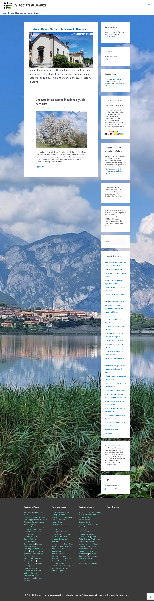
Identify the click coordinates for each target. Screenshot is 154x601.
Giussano (32, 546)
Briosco (27, 524)
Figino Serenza (84, 539)
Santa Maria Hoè (57, 566)
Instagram (118, 83)
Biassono (27, 522)
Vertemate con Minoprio (88, 563)
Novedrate (93, 554)
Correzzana (40, 544)
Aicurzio (39, 512)
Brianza (52, 108)
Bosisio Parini (56, 517)
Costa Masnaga (57, 534)
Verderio (55, 571)
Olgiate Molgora (57, 558)
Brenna (87, 520)
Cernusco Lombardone (60, 527)
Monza (33, 556)
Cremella (67, 534)
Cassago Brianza (57, 522)
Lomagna (55, 546)
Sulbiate (27, 568)
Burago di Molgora (30, 527)
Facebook (108, 83)
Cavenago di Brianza (31, 534)
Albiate (26, 515)
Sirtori (72, 566)
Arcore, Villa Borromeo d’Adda (115, 390)
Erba (88, 537)
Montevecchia (56, 551)
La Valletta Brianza (67, 544)
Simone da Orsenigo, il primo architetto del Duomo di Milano (115, 369)
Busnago (41, 527)
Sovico (32, 566)
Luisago (82, 546)
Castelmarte (83, 534)
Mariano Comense (85, 549)
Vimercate (27, 580)
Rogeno (62, 563)
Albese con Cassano (94, 512)
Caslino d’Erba (84, 529)
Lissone (40, 551)
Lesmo (26, 551)
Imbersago (55, 544)
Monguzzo (89, 551)
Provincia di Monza (62, 108)
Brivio (64, 517)
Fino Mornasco (96, 539)
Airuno (54, 512)
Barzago (55, 515)
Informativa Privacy (112, 485)
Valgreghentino (63, 568)
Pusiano (90, 558)
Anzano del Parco (85, 517)
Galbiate (55, 539)
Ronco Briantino (30, 563)
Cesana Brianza (57, 529)
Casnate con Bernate (86, 532)
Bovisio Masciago (38, 522)
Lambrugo (90, 541)
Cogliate (27, 541)
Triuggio (34, 568)
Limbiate (33, 551)
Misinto (27, 556)
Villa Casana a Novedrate (113, 269)
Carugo (89, 527)
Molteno (62, 549)
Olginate (68, 558)
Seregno (40, 563)
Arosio (81, 520)
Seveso (26, 566)
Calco (54, 520)
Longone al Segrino (93, 544)
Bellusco (42, 517)
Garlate (65, 537)
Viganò (61, 571)
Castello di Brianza (58, 524)
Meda (34, 554)
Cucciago (82, 537)
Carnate (39, 532)
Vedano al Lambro (30, 573)
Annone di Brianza (63, 512)
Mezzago (40, 554)
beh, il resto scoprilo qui (113, 59)
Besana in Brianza (42, 108)
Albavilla (82, 512)
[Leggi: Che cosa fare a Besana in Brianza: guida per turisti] (61, 129)
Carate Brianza (29, 532)
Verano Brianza (29, 578)
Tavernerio (95, 561)
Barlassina (34, 517)
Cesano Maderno (30, 539)
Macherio (27, 554)
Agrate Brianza (29, 512)
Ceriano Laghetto (30, 537)
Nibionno (55, 556)
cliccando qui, (117, 79)
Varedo (38, 571)
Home (4, 13)
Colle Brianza (62, 532)
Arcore (26, 517)
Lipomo (82, 544)
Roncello (40, 561)
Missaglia (55, 549)
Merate (69, 546)
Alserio (81, 515)
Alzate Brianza (90, 515)
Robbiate (55, 563)
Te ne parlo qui (110, 36)
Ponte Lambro (92, 556)
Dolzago (55, 537)
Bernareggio (28, 520)
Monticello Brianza (58, 554)
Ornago (27, 561)
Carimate (82, 527)
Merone (82, 551)
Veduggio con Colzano (32, 575)
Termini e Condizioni (112, 489)
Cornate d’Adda (29, 544)
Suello (54, 568)
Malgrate (63, 546)
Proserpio (82, 558)
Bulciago (71, 517)
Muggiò (26, 558)
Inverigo (82, 541)
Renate (33, 561)
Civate (54, 532)
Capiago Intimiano (91, 524)
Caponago (37, 529)
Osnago (54, 561)
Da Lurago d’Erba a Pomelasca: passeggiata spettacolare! (113, 319)
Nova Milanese (36, 558)
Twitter (107, 85)
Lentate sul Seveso (37, 549)
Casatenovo (61, 520)
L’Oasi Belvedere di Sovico (114, 340)
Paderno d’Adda (63, 561)
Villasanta (39, 578)
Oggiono (62, 556)
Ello (60, 537)
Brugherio (34, 524)
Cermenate (93, 534)
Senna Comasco (84, 561)
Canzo (81, 524)
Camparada (28, 529)
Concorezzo (35, 541)
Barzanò (62, 515)
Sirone (66, 566)
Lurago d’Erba (91, 546)
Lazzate (27, 549)
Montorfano (83, 554)
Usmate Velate (29, 571)
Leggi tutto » (40, 167)
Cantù (88, 522)
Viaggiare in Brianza (31, 5)
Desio (26, 546)
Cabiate (82, 522)
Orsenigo (82, 556)
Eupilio (93, 537)
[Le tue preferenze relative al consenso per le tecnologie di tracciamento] (150, 597)
